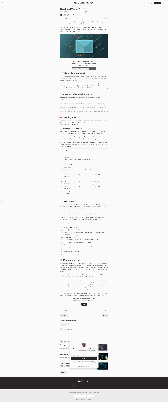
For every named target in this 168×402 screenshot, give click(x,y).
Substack (77, 399)
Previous (65, 315)
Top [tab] (61, 341)
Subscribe (157, 3)
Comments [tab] (63, 324)
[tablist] (65, 325)
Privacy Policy (94, 362)
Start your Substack (80, 396)
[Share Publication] (152, 3)
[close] (97, 343)
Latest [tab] (65, 341)
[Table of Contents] (1, 201)
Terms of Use (90, 361)
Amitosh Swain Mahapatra (68, 14)
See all (62, 372)
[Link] (58, 73)
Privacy (86, 392)
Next (104, 315)
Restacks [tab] (69, 324)
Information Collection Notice (83, 362)
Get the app (90, 396)
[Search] (149, 3)
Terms (89, 392)
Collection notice (95, 392)
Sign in (164, 3)
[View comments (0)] (66, 18)
